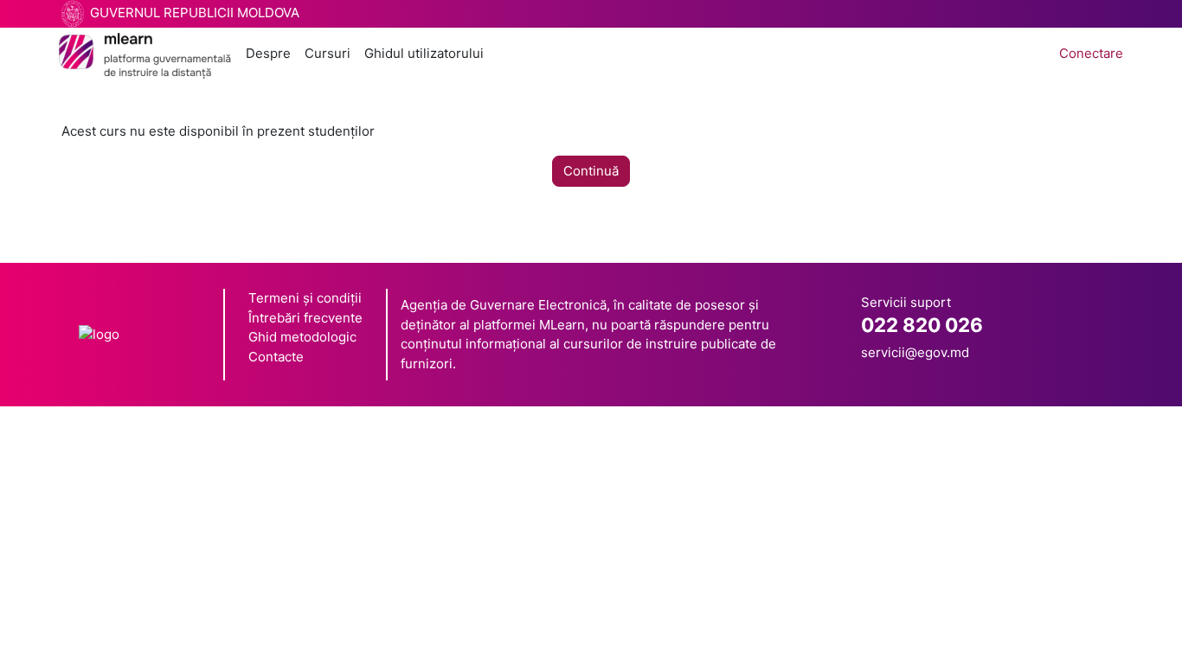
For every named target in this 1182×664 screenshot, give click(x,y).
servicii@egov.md (915, 352)
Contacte (276, 356)
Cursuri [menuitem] (327, 53)
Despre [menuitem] (268, 53)
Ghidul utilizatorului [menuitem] (424, 53)
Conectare (1091, 53)
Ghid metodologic (302, 337)
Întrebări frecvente (305, 318)
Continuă (591, 171)
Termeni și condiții (305, 298)
